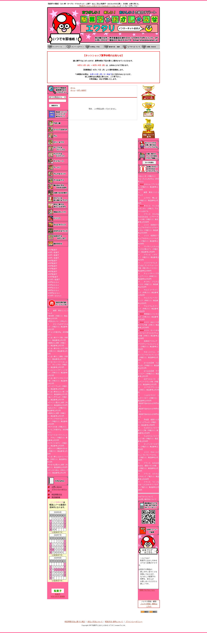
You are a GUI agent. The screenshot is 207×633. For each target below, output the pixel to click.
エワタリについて (146, 497)
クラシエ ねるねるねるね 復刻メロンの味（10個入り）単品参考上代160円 (148, 467)
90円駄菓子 (53, 274)
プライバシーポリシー (133, 622)
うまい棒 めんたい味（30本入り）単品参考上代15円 (57, 393)
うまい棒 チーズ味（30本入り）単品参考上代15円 (57, 339)
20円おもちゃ (54, 282)
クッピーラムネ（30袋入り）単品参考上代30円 (57, 387)
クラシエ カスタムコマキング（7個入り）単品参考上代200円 (148, 476)
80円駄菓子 (53, 271)
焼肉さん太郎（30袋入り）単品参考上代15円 (56, 414)
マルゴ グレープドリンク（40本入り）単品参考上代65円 (148, 300)
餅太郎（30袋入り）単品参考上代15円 (57, 317)
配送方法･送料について (114, 622)
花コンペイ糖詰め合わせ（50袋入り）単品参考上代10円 (57, 451)
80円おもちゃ (54, 290)
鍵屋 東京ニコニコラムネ (57, 312)
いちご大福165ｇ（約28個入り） (57, 431)
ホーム (73, 88)
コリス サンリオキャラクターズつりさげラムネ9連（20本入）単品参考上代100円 (148, 334)
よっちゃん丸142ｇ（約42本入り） (148, 180)
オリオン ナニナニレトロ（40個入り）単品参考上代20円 (148, 284)
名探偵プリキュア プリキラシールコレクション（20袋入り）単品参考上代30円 (148, 345)
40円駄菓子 (53, 261)
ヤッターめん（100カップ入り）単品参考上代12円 (57, 471)
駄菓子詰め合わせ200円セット (148, 404)
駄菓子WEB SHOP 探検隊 (58, 595)
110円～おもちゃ (55, 296)
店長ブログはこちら (147, 590)
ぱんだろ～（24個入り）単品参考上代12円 (57, 409)
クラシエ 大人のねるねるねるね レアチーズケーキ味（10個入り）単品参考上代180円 (148, 218)
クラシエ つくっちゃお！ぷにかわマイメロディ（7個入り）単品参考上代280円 (148, 486)
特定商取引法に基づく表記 (75, 622)
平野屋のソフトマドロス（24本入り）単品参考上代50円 (148, 316)
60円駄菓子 (53, 266)
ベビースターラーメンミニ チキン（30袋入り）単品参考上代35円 (57, 437)
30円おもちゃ (54, 285)
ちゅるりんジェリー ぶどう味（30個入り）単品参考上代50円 (148, 438)
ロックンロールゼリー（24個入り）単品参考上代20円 (148, 446)
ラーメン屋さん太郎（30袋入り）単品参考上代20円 (57, 404)
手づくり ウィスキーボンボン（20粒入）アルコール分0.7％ (148, 208)
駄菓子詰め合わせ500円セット (148, 415)
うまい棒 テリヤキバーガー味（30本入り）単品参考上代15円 (57, 380)
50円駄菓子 (53, 263)
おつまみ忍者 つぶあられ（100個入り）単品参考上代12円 (148, 365)
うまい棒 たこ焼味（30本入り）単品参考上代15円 (57, 357)
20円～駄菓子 (54, 255)
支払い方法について (95, 622)
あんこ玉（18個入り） (148, 176)
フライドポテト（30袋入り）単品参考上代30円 (57, 444)
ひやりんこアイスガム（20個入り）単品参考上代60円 (148, 187)
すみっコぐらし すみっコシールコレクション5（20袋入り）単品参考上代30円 (148, 356)
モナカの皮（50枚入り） (58, 427)
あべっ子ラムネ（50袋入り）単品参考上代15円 (57, 398)
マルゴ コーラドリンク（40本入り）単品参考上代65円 (148, 292)
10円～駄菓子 (54, 252)
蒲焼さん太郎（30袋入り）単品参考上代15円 (56, 344)
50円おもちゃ (54, 288)
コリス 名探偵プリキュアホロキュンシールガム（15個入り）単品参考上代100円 (148, 240)
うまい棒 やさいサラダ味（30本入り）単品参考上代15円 (57, 351)
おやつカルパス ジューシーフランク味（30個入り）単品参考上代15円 (148, 381)
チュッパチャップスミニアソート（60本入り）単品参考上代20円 (148, 276)
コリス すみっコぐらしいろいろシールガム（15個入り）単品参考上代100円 (148, 456)
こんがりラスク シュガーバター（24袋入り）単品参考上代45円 (148, 398)
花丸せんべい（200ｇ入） (58, 321)
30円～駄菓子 (54, 258)
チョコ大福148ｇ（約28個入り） (57, 333)
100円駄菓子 (53, 277)
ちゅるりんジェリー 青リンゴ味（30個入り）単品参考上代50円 (148, 430)
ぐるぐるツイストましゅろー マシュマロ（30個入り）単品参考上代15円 (57, 364)
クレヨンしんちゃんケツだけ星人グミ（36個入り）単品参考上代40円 (148, 249)
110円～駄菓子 (54, 280)
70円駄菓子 (53, 269)
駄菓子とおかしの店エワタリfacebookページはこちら (100, 6)
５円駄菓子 (53, 250)
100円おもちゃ (54, 293)
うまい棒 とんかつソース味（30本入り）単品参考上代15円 (57, 459)
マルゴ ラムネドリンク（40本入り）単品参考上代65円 (148, 308)
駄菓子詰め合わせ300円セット (148, 410)
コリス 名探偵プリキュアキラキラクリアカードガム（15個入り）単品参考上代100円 (148, 229)
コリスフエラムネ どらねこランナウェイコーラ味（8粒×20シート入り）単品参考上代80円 (148, 267)
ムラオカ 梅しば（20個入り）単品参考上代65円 (148, 200)
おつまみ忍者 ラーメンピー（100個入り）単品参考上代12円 (148, 373)
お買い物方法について (148, 499)
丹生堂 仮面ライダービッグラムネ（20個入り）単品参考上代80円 (148, 422)
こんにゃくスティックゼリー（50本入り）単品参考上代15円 (57, 372)
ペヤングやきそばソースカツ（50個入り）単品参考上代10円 (57, 421)
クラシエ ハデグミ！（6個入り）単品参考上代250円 (148, 257)
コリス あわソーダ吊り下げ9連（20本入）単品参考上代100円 (148, 325)
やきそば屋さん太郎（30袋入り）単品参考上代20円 (57, 466)
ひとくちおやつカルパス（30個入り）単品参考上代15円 (57, 326)
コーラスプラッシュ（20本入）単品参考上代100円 (148, 389)
